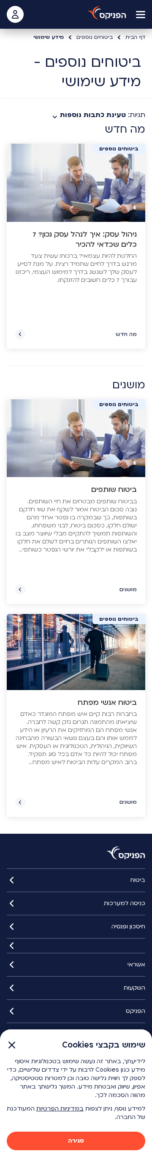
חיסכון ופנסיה (128, 926)
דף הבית (135, 37)
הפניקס (135, 1011)
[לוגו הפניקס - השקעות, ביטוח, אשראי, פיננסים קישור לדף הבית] (107, 13)
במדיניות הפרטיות (60, 1109)
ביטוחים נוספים (94, 37)
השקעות (134, 988)
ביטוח (137, 880)
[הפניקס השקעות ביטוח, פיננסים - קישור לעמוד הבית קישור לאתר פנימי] (126, 853)
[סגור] (76, 946)
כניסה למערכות (124, 903)
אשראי (136, 965)
